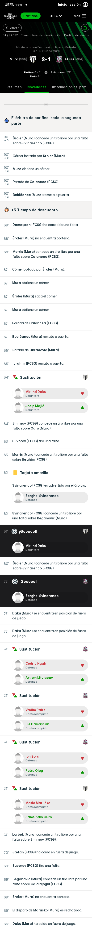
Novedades (36, 87)
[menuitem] (32, 15)
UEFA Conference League (10, 16)
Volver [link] (14, 27)
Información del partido (72, 87)
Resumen (14, 87)
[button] (79, 15)
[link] (30, 15)
